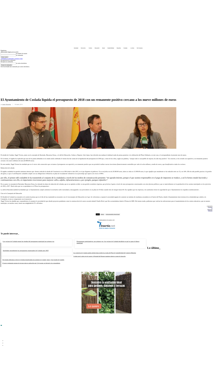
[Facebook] (2, 355)
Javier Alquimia (6, 104)
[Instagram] (11, 355)
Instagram (15, 355)
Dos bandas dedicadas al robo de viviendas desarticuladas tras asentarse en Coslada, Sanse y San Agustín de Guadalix (33, 259)
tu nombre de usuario (21, 53)
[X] (19, 355)
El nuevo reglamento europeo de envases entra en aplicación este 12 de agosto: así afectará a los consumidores (31, 263)
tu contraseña (19, 55)
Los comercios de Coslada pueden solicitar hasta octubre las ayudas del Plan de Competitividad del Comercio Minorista (104, 253)
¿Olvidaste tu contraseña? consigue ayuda (12, 58)
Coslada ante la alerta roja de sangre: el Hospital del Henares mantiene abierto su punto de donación (99, 256)
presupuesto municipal (113, 214)
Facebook (6, 355)
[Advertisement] (88, 84)
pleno (102, 214)
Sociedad (3, 70)
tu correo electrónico (21, 63)
